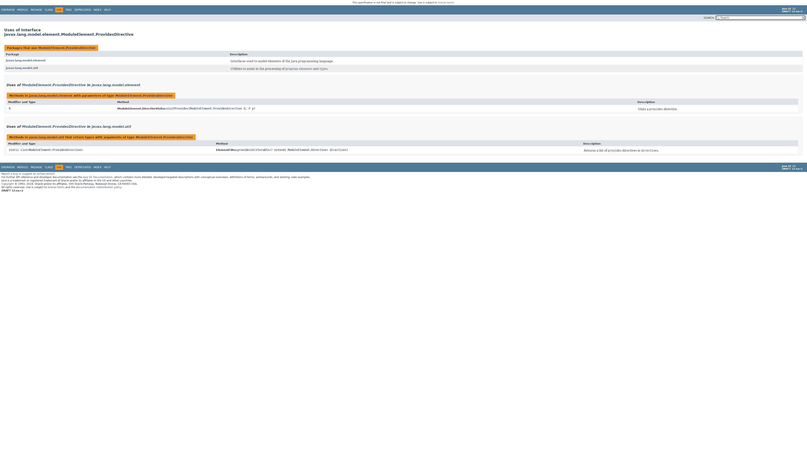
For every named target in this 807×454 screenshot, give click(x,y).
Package (36, 9)
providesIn (245, 150)
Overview (8, 9)
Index (98, 9)
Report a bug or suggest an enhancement (28, 173)
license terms (446, 2)
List (24, 150)
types (323, 68)
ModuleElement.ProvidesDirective (67, 48)
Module (22, 9)
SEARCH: (709, 17)
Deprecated (82, 9)
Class (49, 9)
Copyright (7, 183)
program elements (298, 68)
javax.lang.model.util (22, 68)
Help (107, 9)
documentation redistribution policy (98, 187)
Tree (68, 9)
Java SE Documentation (98, 177)
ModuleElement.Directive (307, 150)
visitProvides (177, 108)
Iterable (262, 150)
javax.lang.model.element (26, 60)
